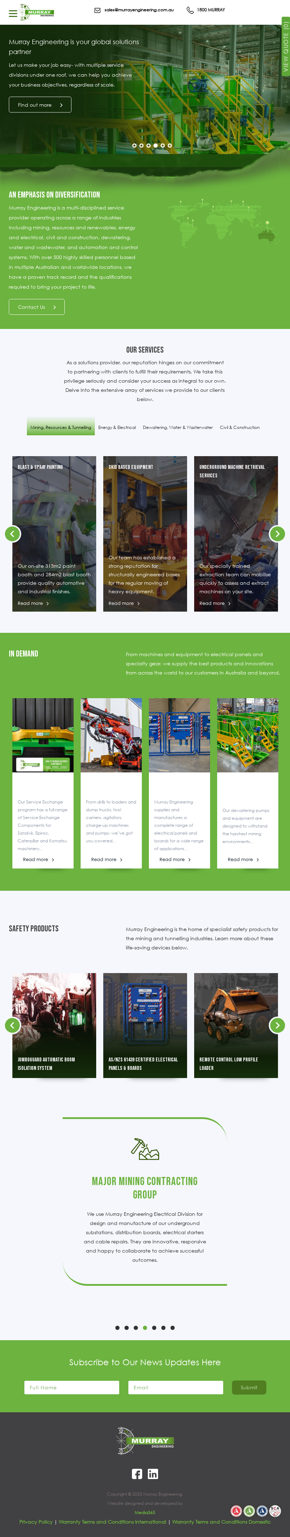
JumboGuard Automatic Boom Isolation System (46, 1064)
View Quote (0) (285, 46)
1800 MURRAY (210, 9)
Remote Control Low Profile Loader (228, 1064)
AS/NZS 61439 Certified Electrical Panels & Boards (143, 1064)
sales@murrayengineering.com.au (139, 9)
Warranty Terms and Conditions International (112, 1522)
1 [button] (134, 145)
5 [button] (163, 145)
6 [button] (170, 145)
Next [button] (274, 150)
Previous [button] (253, 150)
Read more (30, 603)
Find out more (35, 105)
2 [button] (141, 145)
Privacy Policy (36, 1522)
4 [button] (155, 145)
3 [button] (148, 145)
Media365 (145, 1512)
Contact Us (31, 307)
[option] (145, 96)
